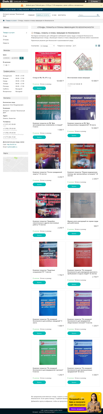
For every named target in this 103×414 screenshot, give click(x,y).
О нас (54, 15)
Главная (31, 15)
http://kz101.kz (11, 144)
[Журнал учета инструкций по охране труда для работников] (83, 205)
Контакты (62, 15)
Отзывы (6, 39)
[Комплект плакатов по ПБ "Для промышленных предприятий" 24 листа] (83, 107)
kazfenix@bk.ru (12, 147)
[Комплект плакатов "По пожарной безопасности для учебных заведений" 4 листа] (48, 303)
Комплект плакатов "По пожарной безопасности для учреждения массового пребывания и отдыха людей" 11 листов (82, 271)
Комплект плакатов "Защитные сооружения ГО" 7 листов (44, 271)
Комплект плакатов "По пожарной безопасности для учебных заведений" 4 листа (47, 321)
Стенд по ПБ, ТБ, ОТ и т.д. (42, 77)
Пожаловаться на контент (63, 412)
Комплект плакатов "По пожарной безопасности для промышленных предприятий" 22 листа (79, 369)
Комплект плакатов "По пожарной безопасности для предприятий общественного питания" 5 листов (79, 321)
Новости (6, 43)
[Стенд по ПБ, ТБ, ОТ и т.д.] (48, 61)
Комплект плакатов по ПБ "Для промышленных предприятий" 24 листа (81, 124)
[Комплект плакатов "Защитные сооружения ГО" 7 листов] (48, 254)
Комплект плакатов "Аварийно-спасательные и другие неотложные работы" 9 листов (46, 223)
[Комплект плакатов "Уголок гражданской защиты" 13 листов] (48, 156)
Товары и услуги (42, 15)
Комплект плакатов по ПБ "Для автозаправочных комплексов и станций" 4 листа (48, 125)
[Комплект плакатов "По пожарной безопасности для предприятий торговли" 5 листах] (48, 352)
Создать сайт (17, 1)
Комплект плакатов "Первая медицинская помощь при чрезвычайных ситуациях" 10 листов (82, 173)
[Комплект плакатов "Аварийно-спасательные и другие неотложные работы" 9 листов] (48, 205)
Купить (39, 88)
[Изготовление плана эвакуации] (83, 61)
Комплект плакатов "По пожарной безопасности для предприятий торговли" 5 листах (48, 369)
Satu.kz (60, 410)
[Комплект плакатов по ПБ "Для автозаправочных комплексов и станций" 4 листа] (48, 107)
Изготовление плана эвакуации (78, 77)
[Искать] (97, 15)
